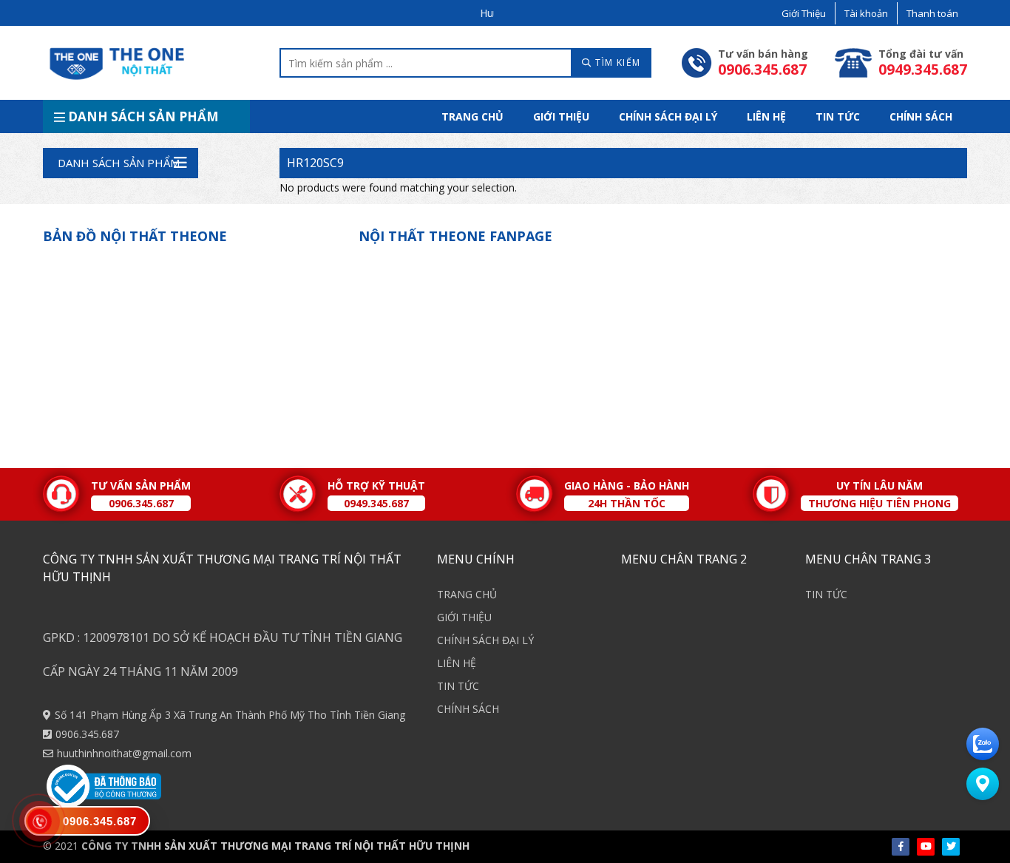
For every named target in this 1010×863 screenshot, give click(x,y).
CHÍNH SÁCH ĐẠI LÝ (668, 116)
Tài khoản (866, 13)
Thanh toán (932, 13)
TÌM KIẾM (616, 62)
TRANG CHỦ (472, 116)
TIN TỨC (838, 116)
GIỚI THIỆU (561, 116)
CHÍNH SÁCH (920, 116)
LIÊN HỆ (766, 116)
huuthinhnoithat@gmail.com (124, 753)
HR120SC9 (315, 163)
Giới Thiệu (804, 13)
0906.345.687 (87, 734)
